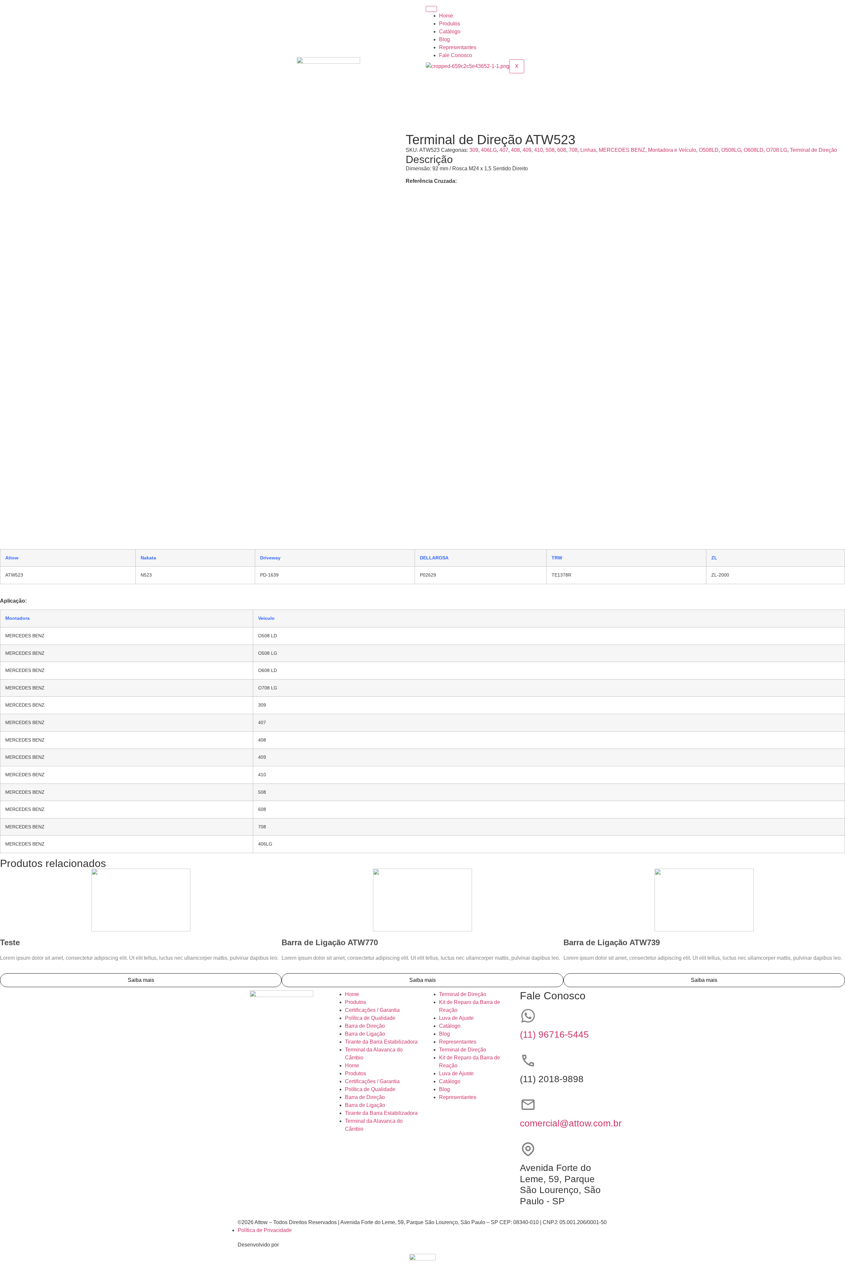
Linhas (588, 150)
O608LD (753, 150)
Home (446, 15)
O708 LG (776, 150)
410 (538, 150)
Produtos (449, 23)
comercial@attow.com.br (571, 1123)
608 (561, 150)
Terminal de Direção (813, 150)
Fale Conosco (455, 55)
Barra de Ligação (365, 1034)
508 (550, 150)
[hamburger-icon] (431, 9)
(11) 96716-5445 (554, 1034)
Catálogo (449, 31)
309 (473, 150)
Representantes (457, 47)
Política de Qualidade (370, 1018)
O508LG (731, 150)
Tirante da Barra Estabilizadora (381, 1042)
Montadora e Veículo (672, 150)
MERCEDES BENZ (622, 150)
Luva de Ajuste (456, 1018)
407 (503, 150)
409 (527, 150)
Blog (444, 39)
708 (573, 150)
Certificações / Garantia (372, 1010)
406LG (489, 150)
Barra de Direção (365, 1026)
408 (515, 150)
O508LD (709, 150)
